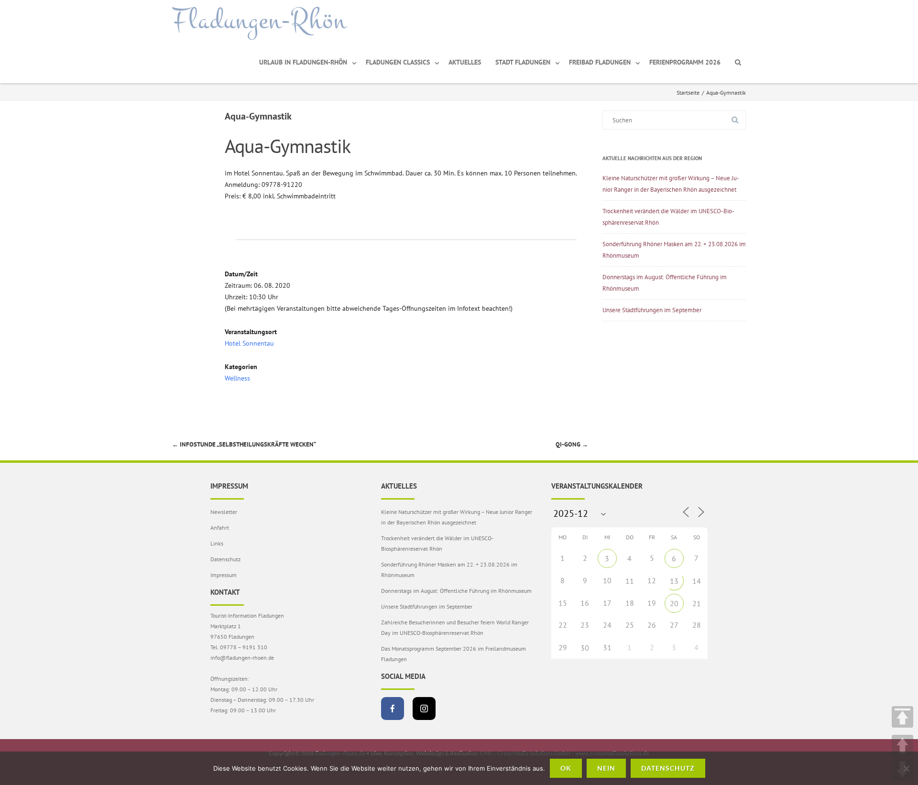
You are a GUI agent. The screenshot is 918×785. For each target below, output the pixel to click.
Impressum (223, 574)
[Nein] (906, 768)
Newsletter (223, 511)
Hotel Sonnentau (249, 343)
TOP (902, 717)
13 (674, 581)
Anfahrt (219, 527)
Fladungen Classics (398, 62)
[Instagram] (424, 708)
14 (696, 581)
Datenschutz (225, 559)
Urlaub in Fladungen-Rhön (303, 62)
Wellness (237, 378)
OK (565, 768)
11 (629, 581)
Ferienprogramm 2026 (685, 62)
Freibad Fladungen (600, 62)
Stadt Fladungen (522, 62)
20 (674, 603)
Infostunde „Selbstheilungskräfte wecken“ (244, 444)
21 (696, 603)
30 (584, 648)
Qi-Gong (572, 444)
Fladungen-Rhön (259, 20)
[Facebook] (392, 708)
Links (216, 543)
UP (902, 745)
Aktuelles (464, 62)
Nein (606, 768)
